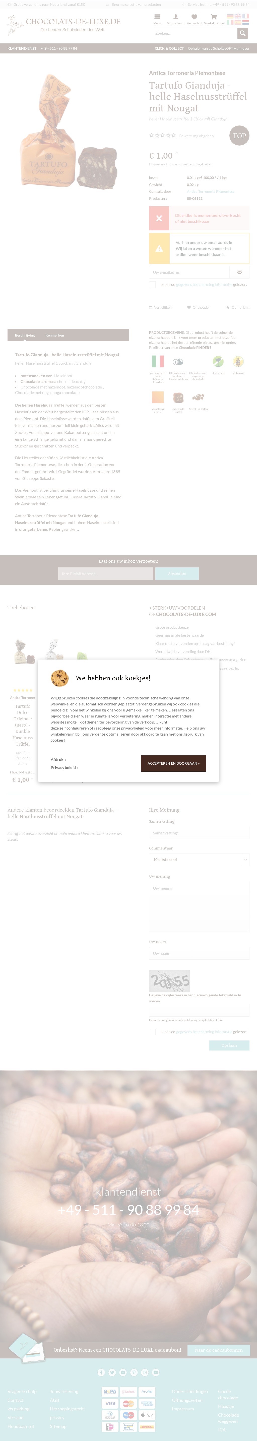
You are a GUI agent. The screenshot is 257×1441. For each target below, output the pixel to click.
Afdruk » (59, 759)
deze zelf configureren (70, 728)
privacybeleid (132, 728)
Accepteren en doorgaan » (174, 763)
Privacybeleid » (65, 767)
